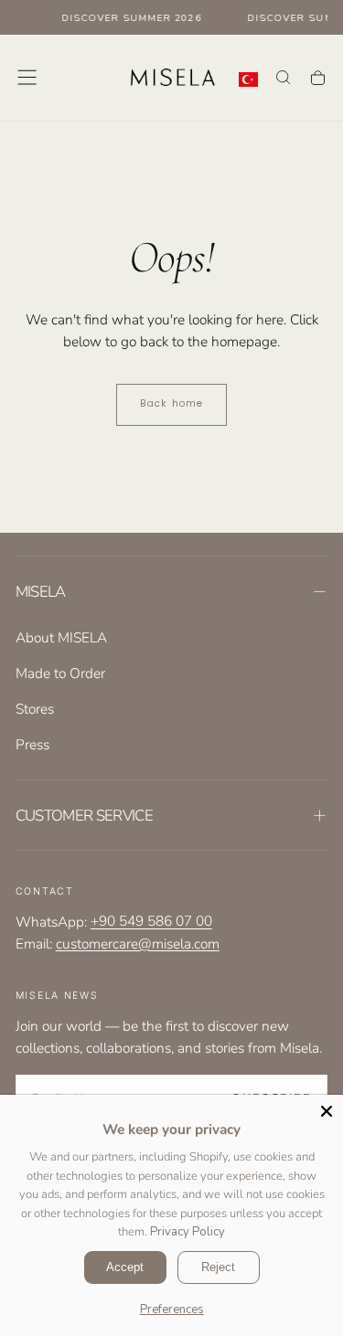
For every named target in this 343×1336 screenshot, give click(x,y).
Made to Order (60, 673)
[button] (27, 77)
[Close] (326, 1111)
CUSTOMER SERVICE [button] (84, 815)
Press (32, 744)
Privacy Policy (187, 1232)
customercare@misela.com (138, 943)
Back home (171, 403)
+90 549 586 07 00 (151, 921)
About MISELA (61, 637)
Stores (35, 708)
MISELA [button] (41, 591)
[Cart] (317, 78)
